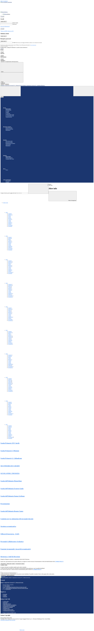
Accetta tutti (20, 563)
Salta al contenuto (4, 1)
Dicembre (10, 226)
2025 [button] (7, 236)
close (2, 96)
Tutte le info (5, 202)
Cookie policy (6, 601)
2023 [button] (7, 283)
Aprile (9, 217)
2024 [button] (7, 259)
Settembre (10, 222)
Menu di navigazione (72, 200)
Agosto (9, 221)
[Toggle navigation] (11, 91)
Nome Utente (15, 22)
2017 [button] (7, 424)
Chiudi (2, 52)
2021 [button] (7, 330)
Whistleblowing (6, 608)
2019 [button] (7, 377)
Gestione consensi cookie (8, 609)
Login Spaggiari (33, 45)
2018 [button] (7, 401)
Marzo (9, 215)
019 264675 (7, 585)
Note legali (5, 602)
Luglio (9, 220)
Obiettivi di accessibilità (8, 607)
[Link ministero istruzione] (6, 2)
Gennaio (10, 213)
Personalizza (3, 563)
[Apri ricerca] (83, 91)
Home (50, 184)
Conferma (7, 84)
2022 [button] (7, 306)
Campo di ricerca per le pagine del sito (8, 193)
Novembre (10, 225)
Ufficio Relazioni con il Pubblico (9, 605)
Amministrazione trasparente (9, 610)
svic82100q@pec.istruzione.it (16, 588)
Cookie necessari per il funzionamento (8, 572)
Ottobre (9, 224)
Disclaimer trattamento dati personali (8, 620)
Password (14, 24)
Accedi (2, 16)
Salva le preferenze (10, 575)
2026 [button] (7, 212)
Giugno (10, 219)
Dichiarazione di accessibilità (9, 606)
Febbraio (10, 214)
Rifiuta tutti (11, 563)
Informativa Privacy (7, 603)
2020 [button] (7, 353)
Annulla (2, 84)
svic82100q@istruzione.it (16, 587)
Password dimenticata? (5, 26)
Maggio (9, 218)
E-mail (14, 42)
